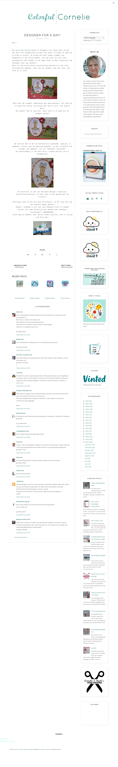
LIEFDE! (94, 648)
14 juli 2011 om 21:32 (23, 477)
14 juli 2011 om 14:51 (23, 409)
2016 (87, 428)
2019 (87, 420)
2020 (87, 417)
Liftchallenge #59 (98, 611)
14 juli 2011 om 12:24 (23, 368)
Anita (18, 312)
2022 (87, 412)
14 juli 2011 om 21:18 (23, 466)
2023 (87, 409)
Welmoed (19, 413)
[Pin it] (49, 254)
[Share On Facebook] (35, 254)
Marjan (18, 339)
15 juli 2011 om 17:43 (23, 533)
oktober (88, 450)
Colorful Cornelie (18, 749)
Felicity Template (28, 749)
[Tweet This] (28, 254)
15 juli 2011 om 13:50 (23, 515)
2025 (87, 404)
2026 (87, 401)
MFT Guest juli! (97, 521)
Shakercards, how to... (93, 150)
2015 (87, 431)
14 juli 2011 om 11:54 (23, 335)
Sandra (18, 470)
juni (86, 461)
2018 (87, 423)
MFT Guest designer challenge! (95, 504)
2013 (87, 436)
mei (86, 464)
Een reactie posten (20, 537)
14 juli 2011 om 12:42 (23, 386)
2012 (87, 439)
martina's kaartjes (23, 355)
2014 (87, 434)
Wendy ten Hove (22, 519)
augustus (88, 456)
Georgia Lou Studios (45, 749)
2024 (87, 406)
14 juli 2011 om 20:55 (23, 453)
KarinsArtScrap (21, 501)
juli (86, 458)
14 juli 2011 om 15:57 (23, 426)
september (89, 453)
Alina (18, 457)
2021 (87, 415)
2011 (87, 442)
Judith (18, 481)
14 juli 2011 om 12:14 (23, 350)
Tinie (18, 442)
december (88, 445)
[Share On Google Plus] (42, 254)
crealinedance (21, 431)
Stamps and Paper (22, 390)
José (18, 373)
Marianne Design (23, 50)
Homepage (3, 739)
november (88, 447)
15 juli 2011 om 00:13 (23, 497)
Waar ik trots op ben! (7, 741)
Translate (98, 40)
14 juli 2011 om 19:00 (23, 437)
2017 (87, 426)
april (86, 467)
